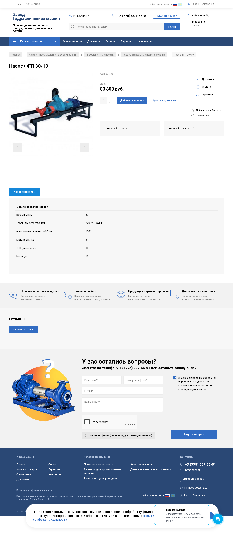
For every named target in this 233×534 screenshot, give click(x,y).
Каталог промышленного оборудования (53, 54)
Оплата (110, 41)
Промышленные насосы (100, 54)
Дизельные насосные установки (150, 469)
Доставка (93, 41)
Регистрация (207, 4)
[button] (110, 99)
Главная (16, 54)
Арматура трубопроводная (100, 478)
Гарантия (127, 41)
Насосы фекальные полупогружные (144, 54)
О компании (71, 41)
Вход (194, 4)
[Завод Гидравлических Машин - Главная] (36, 17)
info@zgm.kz (192, 470)
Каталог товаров (31, 41)
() (200, 15)
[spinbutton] (103, 100)
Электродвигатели (141, 464)
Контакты (145, 41)
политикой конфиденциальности (195, 387)
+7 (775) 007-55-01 (132, 16)
